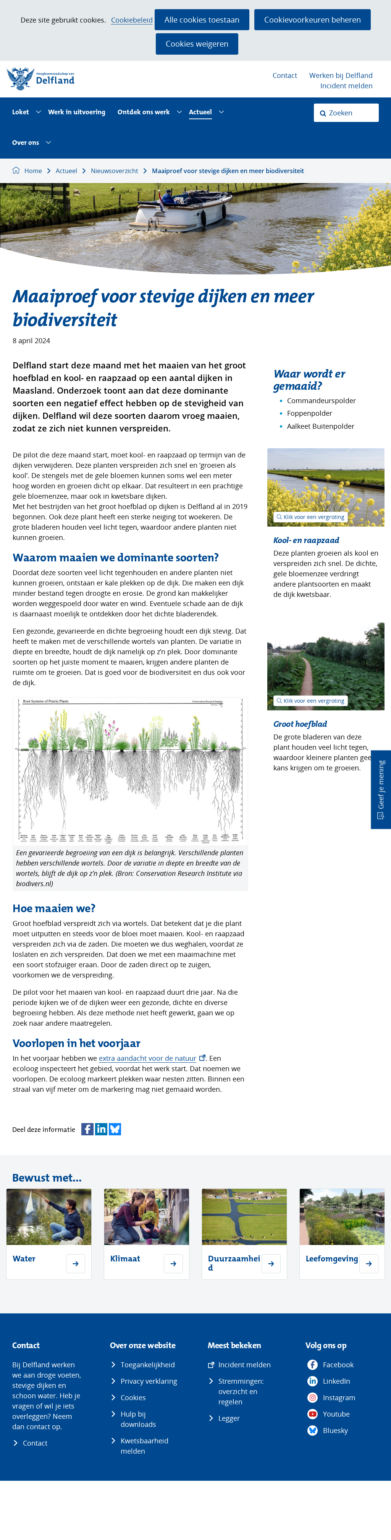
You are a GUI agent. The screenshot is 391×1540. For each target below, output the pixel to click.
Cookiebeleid (132, 20)
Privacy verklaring (149, 1381)
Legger (229, 1418)
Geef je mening (380, 784)
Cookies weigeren (197, 43)
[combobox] (346, 113)
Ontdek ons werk (144, 113)
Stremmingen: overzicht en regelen (241, 1391)
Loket (20, 113)
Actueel (200, 113)
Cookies (133, 1397)
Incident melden (346, 85)
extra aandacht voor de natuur (152, 1058)
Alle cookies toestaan (202, 19)
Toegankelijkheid (148, 1364)
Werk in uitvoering (76, 113)
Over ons (25, 143)
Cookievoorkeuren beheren (312, 19)
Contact (285, 75)
